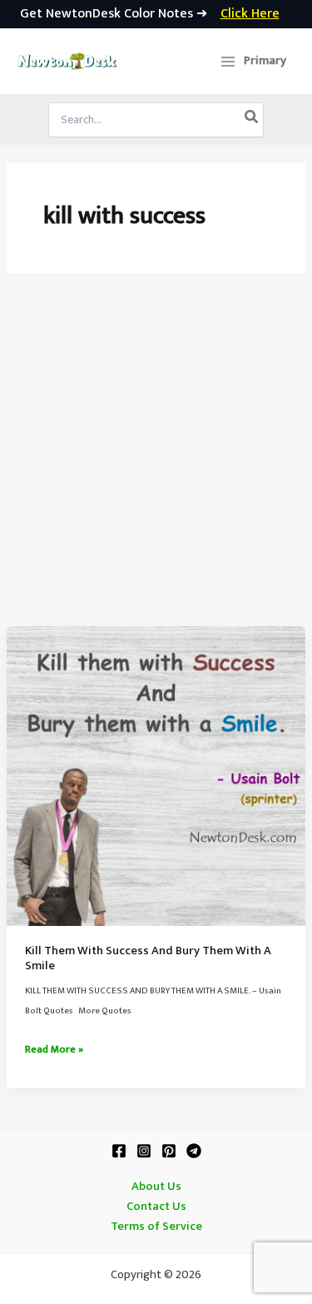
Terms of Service (156, 1227)
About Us (156, 1187)
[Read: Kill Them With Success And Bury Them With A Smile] (156, 775)
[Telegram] (193, 1150)
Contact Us (156, 1207)
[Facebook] (118, 1150)
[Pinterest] (168, 1150)
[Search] (252, 120)
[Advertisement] (156, 462)
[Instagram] (143, 1150)
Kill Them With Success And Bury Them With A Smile (148, 958)
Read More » (54, 1050)
